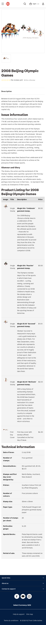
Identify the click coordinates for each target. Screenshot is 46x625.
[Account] (43, 4)
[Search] (25, 4)
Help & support (18, 614)
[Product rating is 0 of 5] (5, 80)
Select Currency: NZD (22, 605)
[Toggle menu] (2, 4)
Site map (29, 614)
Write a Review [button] (29, 80)
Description (6, 91)
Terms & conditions (11, 620)
